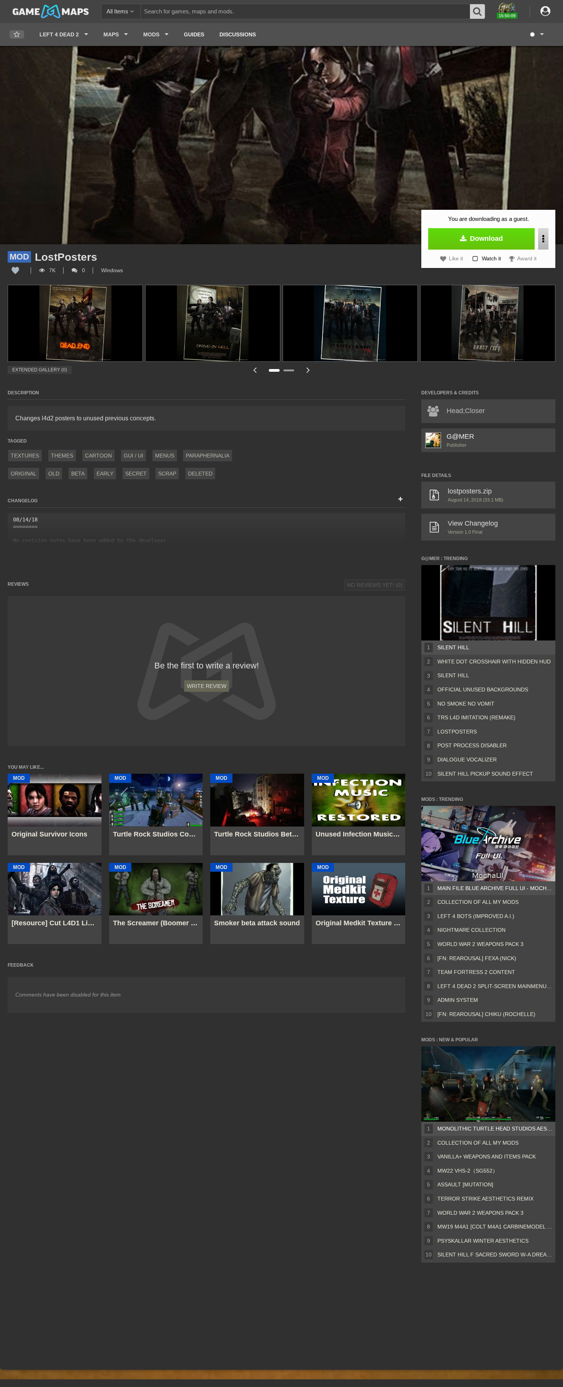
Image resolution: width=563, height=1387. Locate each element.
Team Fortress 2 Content (476, 972)
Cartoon (98, 456)
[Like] (15, 270)
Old (53, 474)
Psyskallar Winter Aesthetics (483, 1241)
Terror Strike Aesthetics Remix (485, 1199)
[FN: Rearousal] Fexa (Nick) (476, 958)
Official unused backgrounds (482, 689)
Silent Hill (453, 647)
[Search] (477, 11)
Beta (78, 474)
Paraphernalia (207, 456)
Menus (164, 456)
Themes (62, 456)
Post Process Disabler (472, 745)
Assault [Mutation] (465, 1184)
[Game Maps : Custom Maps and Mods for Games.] (51, 11)
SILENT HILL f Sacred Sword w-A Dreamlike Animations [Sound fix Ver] (494, 1254)
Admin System (457, 1000)
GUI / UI (133, 456)
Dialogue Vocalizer (467, 759)
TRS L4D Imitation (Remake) (476, 717)
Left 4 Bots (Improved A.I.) (475, 916)
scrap (167, 474)
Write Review (206, 686)
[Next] (308, 370)
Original (23, 474)
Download (485, 238)
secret (136, 474)
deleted (200, 474)
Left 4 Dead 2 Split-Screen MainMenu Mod (494, 986)
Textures (25, 456)
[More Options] (543, 239)
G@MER (460, 436)
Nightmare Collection (471, 930)
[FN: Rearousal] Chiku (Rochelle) (486, 1014)
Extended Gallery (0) (39, 369)
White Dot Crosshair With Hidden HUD (494, 661)
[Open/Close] (400, 499)
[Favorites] (17, 34)
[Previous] (255, 370)
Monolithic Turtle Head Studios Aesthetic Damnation (494, 1129)
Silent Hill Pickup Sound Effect (485, 774)
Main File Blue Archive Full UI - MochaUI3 (494, 888)
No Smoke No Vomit (465, 704)
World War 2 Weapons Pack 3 (480, 944)
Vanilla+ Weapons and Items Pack (486, 1156)
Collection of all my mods (478, 902)
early (105, 474)
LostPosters (457, 732)
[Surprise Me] (536, 34)
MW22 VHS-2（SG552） (467, 1171)
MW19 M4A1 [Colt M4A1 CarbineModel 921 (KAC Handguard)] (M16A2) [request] (494, 1227)
